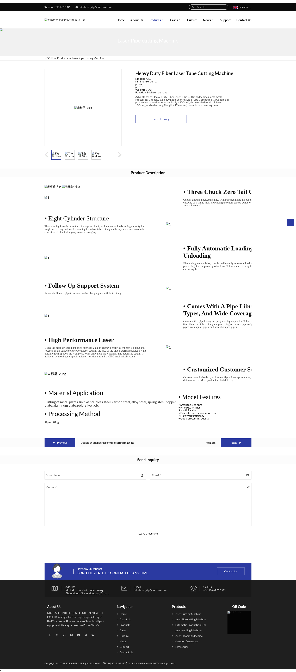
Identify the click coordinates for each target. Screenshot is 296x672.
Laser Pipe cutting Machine (88, 58)
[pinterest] (85, 635)
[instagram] (71, 635)
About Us (136, 20)
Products (155, 20)
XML (173, 663)
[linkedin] (64, 635)
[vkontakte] (93, 635)
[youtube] (78, 635)
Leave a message (148, 533)
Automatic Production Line (190, 624)
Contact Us (243, 20)
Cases (174, 20)
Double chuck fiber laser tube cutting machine (107, 442)
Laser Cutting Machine (188, 613)
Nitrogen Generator (186, 641)
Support (225, 20)
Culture (192, 20)
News (207, 20)
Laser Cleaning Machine (189, 635)
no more (210, 442)
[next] (120, 154)
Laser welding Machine (188, 630)
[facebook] (49, 635)
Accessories (181, 646)
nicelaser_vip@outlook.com (95, 7)
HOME (49, 58)
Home (120, 20)
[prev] (46, 154)
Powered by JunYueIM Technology (150, 663)
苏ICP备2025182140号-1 (116, 663)
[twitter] (57, 635)
